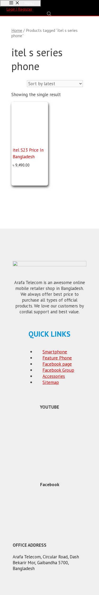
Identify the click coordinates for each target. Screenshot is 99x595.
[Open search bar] (49, 14)
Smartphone (55, 352)
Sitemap (51, 382)
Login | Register (19, 9)
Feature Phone (57, 358)
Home (16, 30)
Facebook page (57, 364)
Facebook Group (58, 370)
